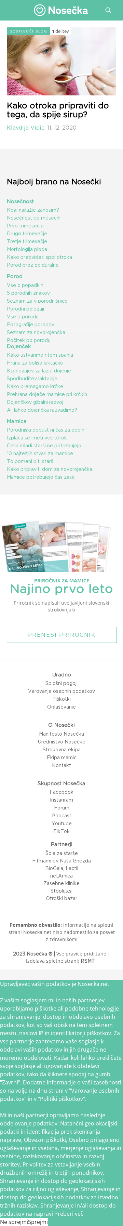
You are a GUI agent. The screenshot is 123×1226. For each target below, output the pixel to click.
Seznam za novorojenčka (36, 332)
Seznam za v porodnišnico (37, 301)
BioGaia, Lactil (61, 868)
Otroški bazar (61, 898)
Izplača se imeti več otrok (37, 437)
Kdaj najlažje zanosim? (33, 210)
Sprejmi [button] (38, 1222)
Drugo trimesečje (27, 233)
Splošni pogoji (61, 683)
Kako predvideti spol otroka (39, 257)
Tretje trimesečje (27, 241)
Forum (61, 807)
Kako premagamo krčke (35, 386)
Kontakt (61, 765)
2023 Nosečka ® (33, 954)
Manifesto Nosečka (61, 734)
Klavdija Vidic (25, 127)
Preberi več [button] (68, 1213)
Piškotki (61, 699)
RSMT (88, 961)
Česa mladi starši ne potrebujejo (44, 445)
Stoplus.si (61, 891)
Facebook (61, 792)
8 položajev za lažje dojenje (39, 370)
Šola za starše (61, 853)
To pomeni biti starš (30, 461)
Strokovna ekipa (62, 749)
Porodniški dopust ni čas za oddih (45, 430)
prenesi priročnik (62, 635)
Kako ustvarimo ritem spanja (40, 355)
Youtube (62, 823)
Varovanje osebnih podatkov (61, 691)
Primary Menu (10, 10)
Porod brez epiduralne (33, 265)
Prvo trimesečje (25, 225)
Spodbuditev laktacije (32, 378)
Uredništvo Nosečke (61, 741)
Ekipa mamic (62, 757)
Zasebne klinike (61, 883)
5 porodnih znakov (28, 293)
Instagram (61, 800)
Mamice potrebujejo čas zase (41, 477)
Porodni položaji (25, 309)
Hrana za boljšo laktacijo (35, 363)
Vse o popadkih (25, 285)
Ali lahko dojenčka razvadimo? (42, 410)
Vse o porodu (23, 316)
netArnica (61, 876)
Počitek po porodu (29, 340)
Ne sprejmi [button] (14, 1222)
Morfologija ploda (27, 249)
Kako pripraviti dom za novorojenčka (49, 469)
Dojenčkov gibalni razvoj (35, 402)
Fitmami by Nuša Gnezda (61, 861)
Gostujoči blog (28, 31)
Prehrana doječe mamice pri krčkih (47, 394)
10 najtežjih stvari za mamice (40, 453)
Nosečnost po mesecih (33, 218)
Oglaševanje (61, 707)
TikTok (61, 831)
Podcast (61, 815)
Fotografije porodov (30, 324)
